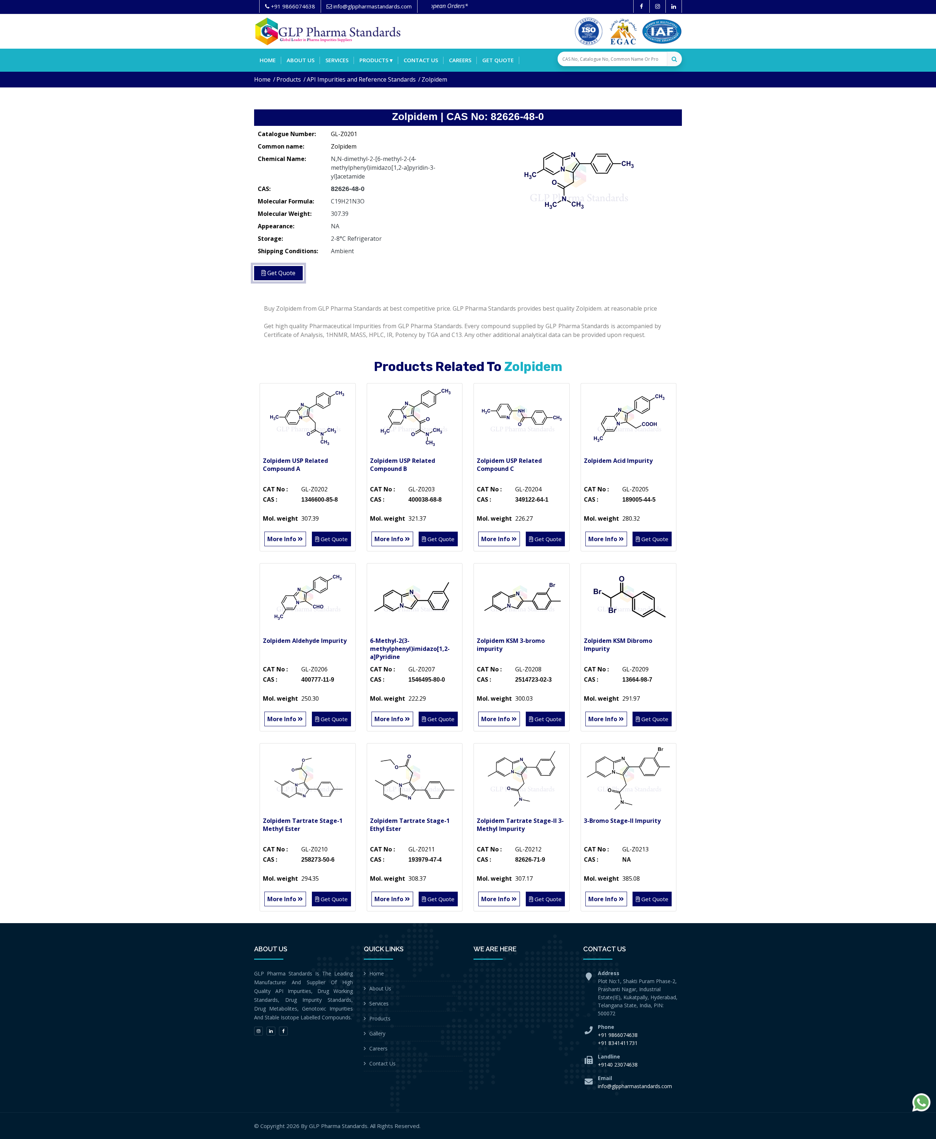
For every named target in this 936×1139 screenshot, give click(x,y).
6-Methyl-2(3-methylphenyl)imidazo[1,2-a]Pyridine (410, 649)
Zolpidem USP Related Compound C (509, 465)
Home (268, 60)
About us (300, 60)
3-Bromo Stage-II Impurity (622, 821)
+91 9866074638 (618, 1034)
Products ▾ (376, 60)
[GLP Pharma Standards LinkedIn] (673, 6)
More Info (282, 539)
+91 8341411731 (618, 1042)
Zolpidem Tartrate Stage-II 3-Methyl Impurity (520, 825)
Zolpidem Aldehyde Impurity (305, 641)
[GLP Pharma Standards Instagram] (657, 6)
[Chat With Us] (921, 1102)
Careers (460, 60)
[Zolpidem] (578, 181)
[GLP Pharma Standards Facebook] (641, 6)
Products (288, 79)
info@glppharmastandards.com (635, 1086)
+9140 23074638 (618, 1064)
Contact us (421, 60)
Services (336, 60)
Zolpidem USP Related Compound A (295, 465)
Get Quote (498, 60)
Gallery (377, 1033)
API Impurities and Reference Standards (361, 79)
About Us (380, 988)
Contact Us (382, 1063)
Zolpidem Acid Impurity (618, 461)
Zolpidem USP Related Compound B (402, 465)
